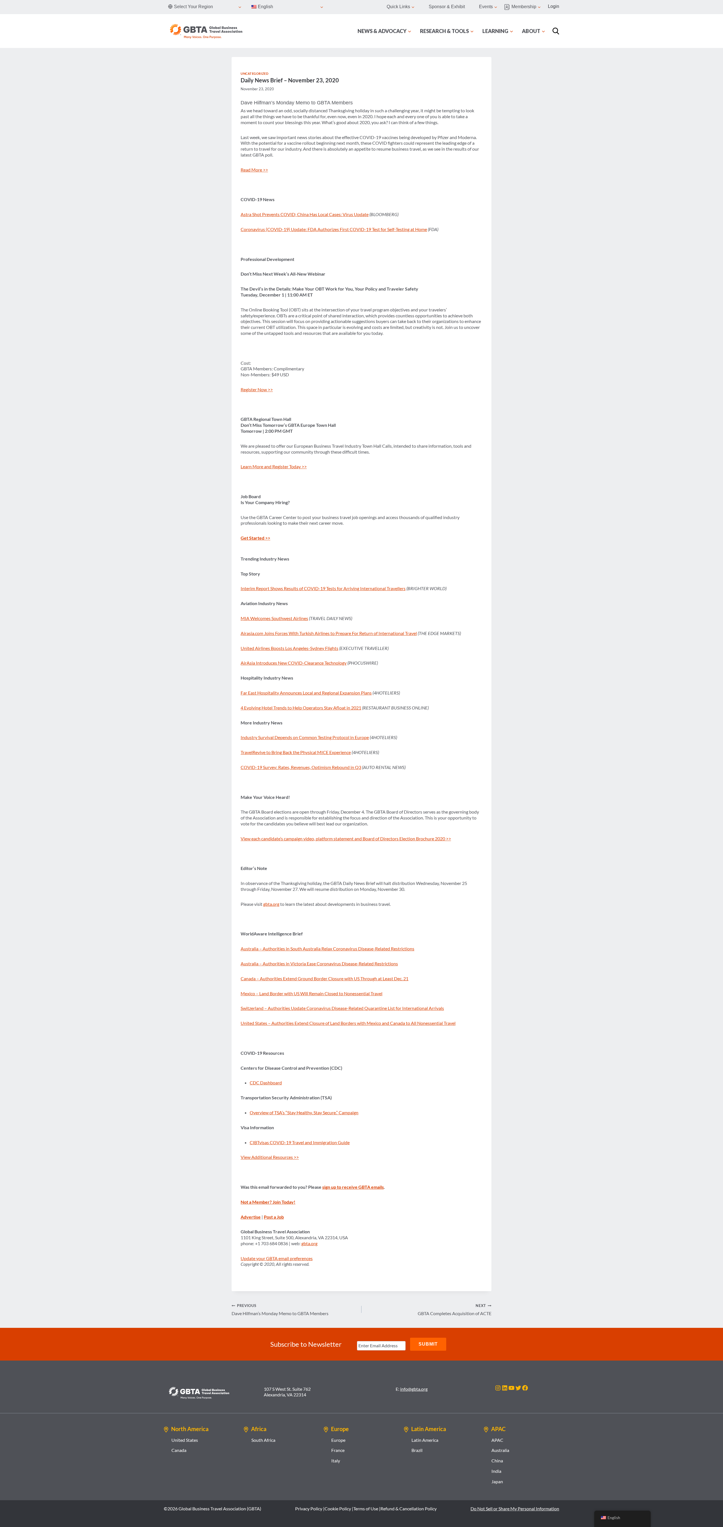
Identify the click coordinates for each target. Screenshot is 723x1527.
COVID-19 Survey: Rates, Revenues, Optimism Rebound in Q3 (301, 767)
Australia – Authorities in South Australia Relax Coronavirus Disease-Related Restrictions (327, 948)
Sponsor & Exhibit (447, 6)
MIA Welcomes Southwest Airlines (274, 618)
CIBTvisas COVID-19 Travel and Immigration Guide (300, 1142)
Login (553, 6)
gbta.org (271, 904)
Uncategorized (254, 73)
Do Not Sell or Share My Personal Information (515, 1508)
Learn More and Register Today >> (274, 466)
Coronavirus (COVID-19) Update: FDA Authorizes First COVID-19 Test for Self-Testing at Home (334, 229)
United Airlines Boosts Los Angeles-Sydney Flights (289, 648)
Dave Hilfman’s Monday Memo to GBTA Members (280, 1309)
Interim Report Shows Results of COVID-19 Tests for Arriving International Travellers (323, 588)
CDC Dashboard (266, 1082)
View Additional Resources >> (270, 1157)
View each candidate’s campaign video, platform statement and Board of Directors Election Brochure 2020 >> (346, 838)
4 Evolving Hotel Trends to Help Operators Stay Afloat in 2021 (301, 707)
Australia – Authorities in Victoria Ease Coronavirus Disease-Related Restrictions (319, 963)
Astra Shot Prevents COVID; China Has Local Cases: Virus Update (305, 214)
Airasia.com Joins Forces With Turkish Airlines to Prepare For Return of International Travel (329, 633)
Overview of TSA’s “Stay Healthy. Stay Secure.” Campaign (304, 1112)
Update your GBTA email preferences (277, 1258)
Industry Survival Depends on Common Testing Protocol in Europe (305, 737)
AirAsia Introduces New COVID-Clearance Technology (294, 662)
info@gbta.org (414, 1389)
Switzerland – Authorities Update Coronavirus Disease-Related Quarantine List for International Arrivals (342, 1008)
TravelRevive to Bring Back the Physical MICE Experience (296, 752)
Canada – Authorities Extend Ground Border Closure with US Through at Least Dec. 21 (324, 978)
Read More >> (254, 169)
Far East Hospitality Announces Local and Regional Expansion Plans (306, 692)
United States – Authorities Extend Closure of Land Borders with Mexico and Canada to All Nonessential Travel (348, 1023)
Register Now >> (257, 389)
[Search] (555, 31)
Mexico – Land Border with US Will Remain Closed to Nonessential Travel (311, 993)
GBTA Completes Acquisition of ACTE (454, 1309)
